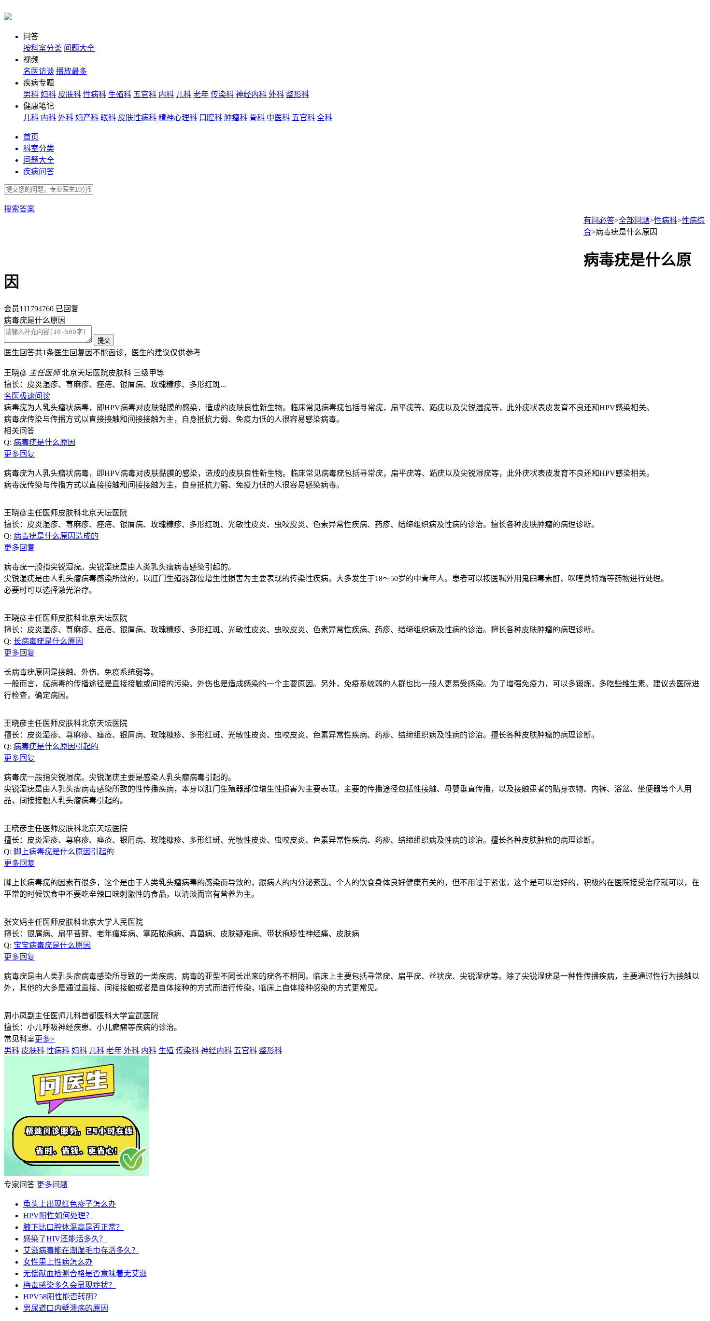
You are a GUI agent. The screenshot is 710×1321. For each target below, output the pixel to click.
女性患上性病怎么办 (58, 1262)
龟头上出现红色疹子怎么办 (69, 1204)
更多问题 (52, 1185)
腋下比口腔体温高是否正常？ (73, 1227)
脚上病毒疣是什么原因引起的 (64, 852)
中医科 (278, 117)
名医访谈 (38, 71)
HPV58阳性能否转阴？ (62, 1297)
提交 (104, 340)
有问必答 (598, 220)
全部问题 (634, 220)
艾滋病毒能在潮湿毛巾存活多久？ (81, 1250)
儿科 (183, 94)
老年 (201, 94)
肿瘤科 (235, 117)
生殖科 (119, 94)
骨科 (257, 117)
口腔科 (210, 117)
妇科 (48, 94)
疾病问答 (38, 171)
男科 (31, 94)
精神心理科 (177, 117)
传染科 (222, 94)
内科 (166, 94)
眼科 (108, 117)
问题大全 (79, 48)
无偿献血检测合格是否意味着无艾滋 (85, 1273)
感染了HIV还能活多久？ (65, 1239)
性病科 (94, 94)
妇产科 (87, 117)
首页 (31, 137)
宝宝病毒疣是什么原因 (52, 945)
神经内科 (251, 94)
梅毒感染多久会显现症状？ (69, 1285)
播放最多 (71, 71)
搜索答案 (19, 209)
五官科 (144, 94)
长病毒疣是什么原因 (48, 641)
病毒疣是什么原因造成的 (56, 536)
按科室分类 (42, 48)
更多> (45, 1039)
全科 (324, 117)
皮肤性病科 (137, 117)
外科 (276, 94)
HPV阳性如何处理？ (58, 1215)
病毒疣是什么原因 (44, 442)
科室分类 (38, 148)
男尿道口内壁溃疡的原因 (65, 1308)
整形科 (297, 94)
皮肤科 (69, 94)
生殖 (166, 1050)
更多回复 (19, 454)
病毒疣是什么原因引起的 (56, 746)
